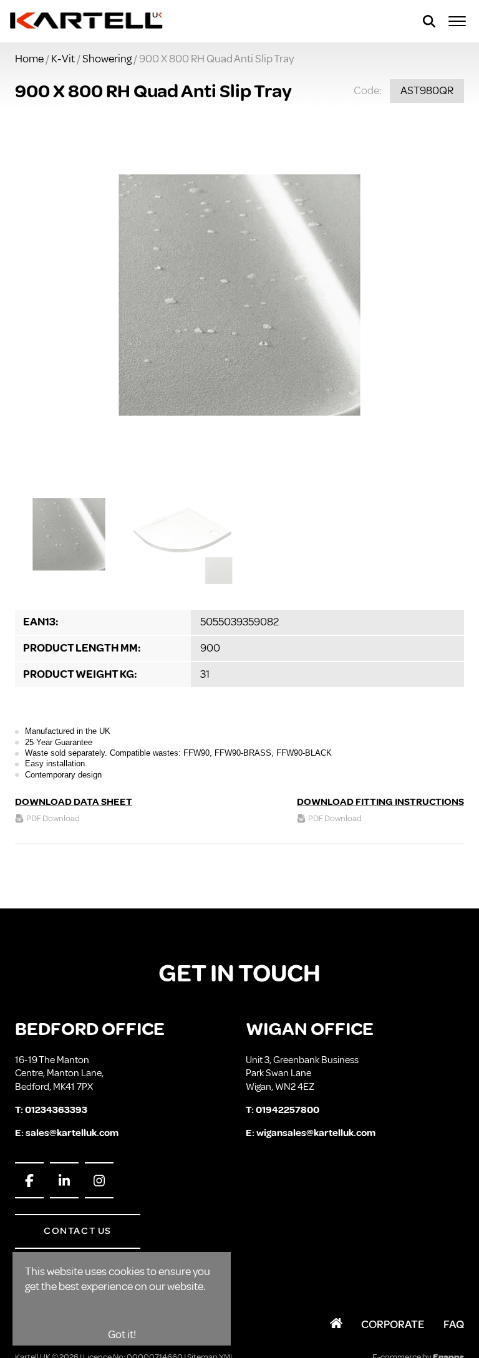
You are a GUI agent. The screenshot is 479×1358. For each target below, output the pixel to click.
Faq (453, 1324)
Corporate (393, 1324)
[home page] (87, 21)
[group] (239, 294)
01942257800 (287, 1110)
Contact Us (78, 1231)
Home (29, 58)
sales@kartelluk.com (72, 1133)
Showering (107, 58)
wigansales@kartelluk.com (315, 1133)
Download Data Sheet (73, 802)
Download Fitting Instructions (380, 802)
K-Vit (63, 58)
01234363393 (56, 1110)
